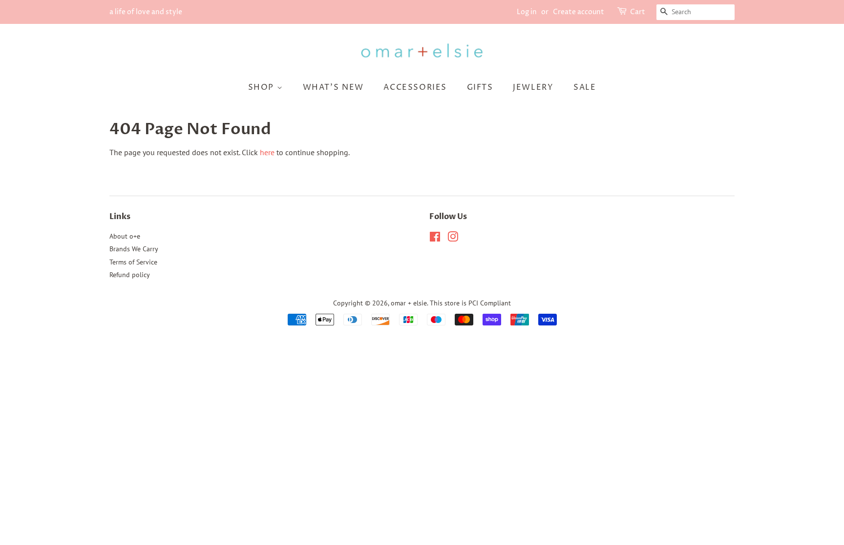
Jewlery (533, 87)
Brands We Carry (133, 248)
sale (584, 87)
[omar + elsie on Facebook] (435, 238)
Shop (262, 87)
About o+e (124, 236)
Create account (578, 12)
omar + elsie (409, 303)
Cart (637, 12)
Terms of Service (133, 262)
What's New (333, 87)
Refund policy (129, 274)
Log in (527, 12)
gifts (480, 87)
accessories (415, 87)
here (267, 152)
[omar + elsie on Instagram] (452, 238)
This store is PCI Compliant (470, 303)
